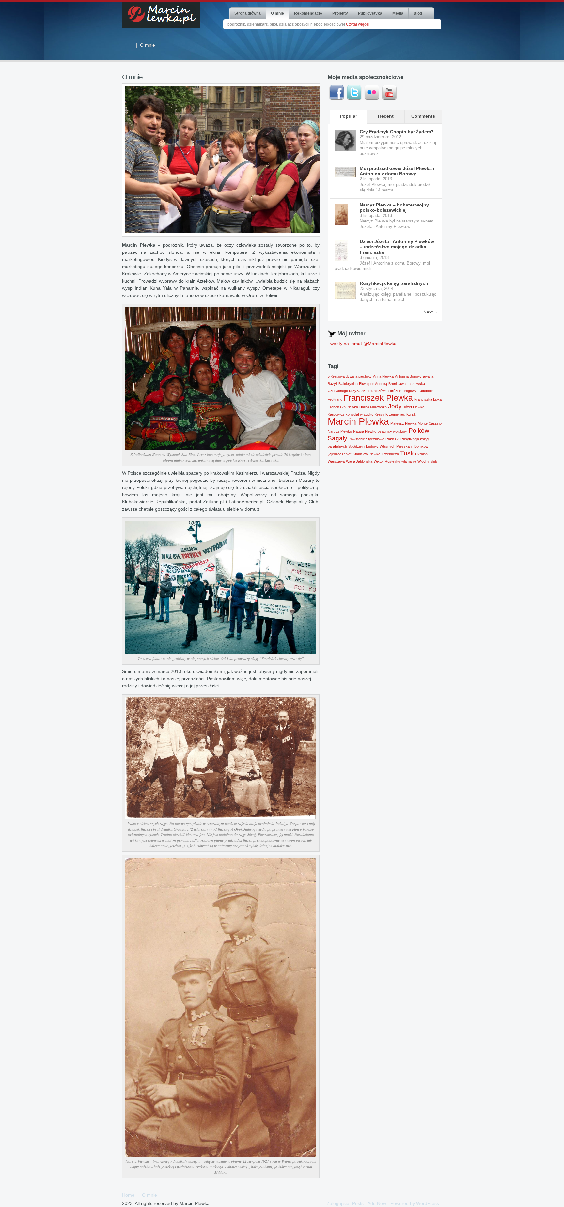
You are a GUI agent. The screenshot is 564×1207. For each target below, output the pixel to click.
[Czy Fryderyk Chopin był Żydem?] (345, 140)
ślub (434, 461)
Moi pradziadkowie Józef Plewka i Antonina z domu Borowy (397, 171)
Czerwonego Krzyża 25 (346, 391)
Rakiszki (392, 439)
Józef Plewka (413, 407)
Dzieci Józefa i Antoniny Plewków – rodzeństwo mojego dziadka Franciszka (397, 247)
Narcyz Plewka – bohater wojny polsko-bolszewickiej (394, 207)
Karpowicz (336, 414)
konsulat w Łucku (359, 414)
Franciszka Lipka (428, 399)
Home (128, 1195)
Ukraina (421, 454)
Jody (395, 406)
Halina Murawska (373, 407)
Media (397, 13)
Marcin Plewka (358, 421)
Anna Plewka (383, 376)
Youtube (389, 92)
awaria (428, 376)
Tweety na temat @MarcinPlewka (362, 343)
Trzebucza (390, 454)
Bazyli (332, 384)
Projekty (340, 13)
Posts (358, 1203)
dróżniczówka (378, 391)
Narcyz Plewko (340, 431)
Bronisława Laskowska (406, 384)
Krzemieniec (395, 414)
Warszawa (336, 461)
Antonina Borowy (408, 376)
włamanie (408, 461)
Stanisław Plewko (366, 454)
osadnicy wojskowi (392, 431)
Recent (386, 116)
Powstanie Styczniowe (366, 439)
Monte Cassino (430, 423)
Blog (418, 13)
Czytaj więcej (357, 24)
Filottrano (335, 399)
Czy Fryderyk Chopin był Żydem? (397, 131)
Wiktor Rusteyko (387, 461)
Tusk (407, 453)
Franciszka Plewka (343, 407)
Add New (377, 1203)
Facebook (336, 92)
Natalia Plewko (364, 431)
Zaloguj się (338, 1203)
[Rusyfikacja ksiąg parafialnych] (345, 290)
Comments (423, 116)
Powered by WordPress (414, 1203)
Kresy (379, 414)
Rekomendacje (308, 13)
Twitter (354, 92)
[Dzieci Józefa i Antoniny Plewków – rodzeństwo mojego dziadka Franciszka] (345, 250)
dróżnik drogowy (403, 391)
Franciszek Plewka (378, 397)
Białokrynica (348, 384)
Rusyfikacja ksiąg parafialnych (394, 283)
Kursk (411, 414)
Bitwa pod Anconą (373, 384)
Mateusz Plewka (403, 423)
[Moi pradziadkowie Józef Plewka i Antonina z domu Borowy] (345, 172)
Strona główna (247, 13)
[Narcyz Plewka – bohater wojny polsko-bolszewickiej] (345, 214)
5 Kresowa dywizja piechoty (350, 376)
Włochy (423, 461)
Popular (348, 116)
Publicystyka (370, 13)
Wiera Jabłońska (359, 461)
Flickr (372, 92)
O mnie (277, 13)
